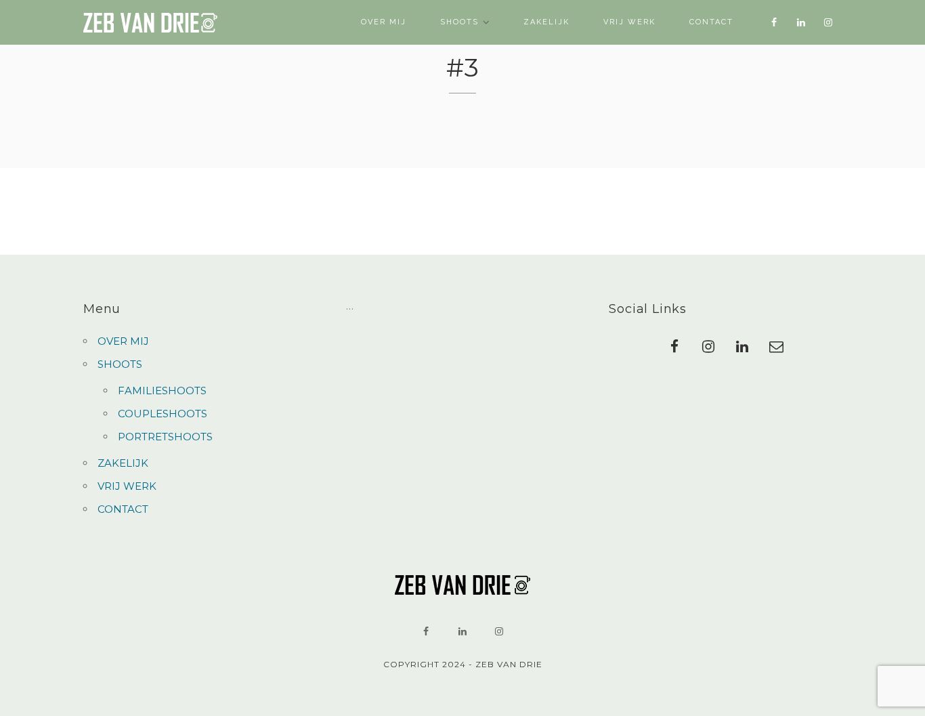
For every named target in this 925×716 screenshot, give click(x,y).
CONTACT (711, 22)
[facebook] (774, 22)
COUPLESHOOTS (162, 413)
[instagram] (828, 22)
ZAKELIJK (546, 22)
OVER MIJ (383, 22)
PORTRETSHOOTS (165, 436)
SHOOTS (459, 22)
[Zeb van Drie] (151, 23)
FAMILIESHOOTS (162, 390)
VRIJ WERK (629, 22)
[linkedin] (801, 22)
